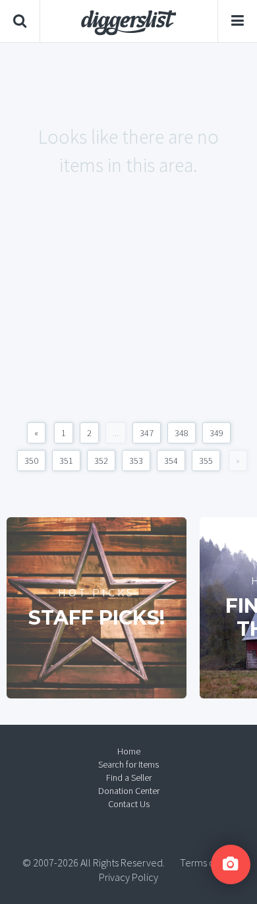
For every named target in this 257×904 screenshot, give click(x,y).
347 (147, 433)
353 (136, 460)
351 (66, 460)
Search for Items (128, 764)
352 (101, 460)
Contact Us (129, 804)
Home (128, 751)
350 (31, 460)
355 (206, 460)
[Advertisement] (128, 314)
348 (181, 433)
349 (216, 433)
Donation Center (128, 791)
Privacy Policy (128, 877)
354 (171, 460)
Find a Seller (129, 777)
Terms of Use (207, 862)
